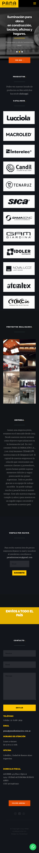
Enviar (19, 708)
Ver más (18, 60)
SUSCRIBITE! (19, 573)
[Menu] (34, 3)
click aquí (23, 94)
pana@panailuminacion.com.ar (17, 731)
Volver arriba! (18, 803)
